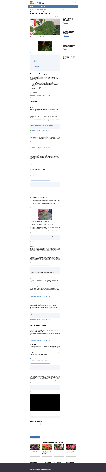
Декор (37, 6)
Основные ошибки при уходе (37, 57)
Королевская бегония (34, 451)
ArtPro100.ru (38, 2)
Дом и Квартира (42, 6)
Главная (31, 9)
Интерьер (31, 6)
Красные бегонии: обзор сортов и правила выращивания (46, 452)
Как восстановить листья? (37, 67)
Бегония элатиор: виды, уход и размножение (70, 452)
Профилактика (35, 69)
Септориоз (35, 61)
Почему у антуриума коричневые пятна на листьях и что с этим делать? (69, 57)
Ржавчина (35, 62)
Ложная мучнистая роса (37, 66)
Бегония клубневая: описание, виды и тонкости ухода (59, 451)
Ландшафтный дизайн (40, 9)
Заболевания (35, 59)
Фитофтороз (36, 60)
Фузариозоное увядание (37, 65)
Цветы (45, 9)
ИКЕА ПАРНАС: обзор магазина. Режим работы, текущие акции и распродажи (69, 32)
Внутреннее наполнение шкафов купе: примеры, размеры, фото (69, 46)
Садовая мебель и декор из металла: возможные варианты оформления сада (68, 19)
